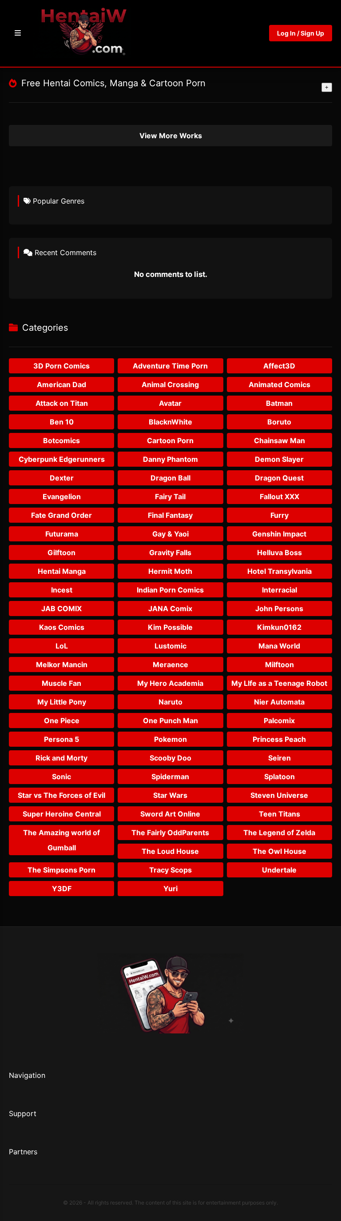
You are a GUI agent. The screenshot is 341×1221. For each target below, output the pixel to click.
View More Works (170, 135)
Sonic (61, 776)
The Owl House (279, 851)
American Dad (61, 384)
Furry (279, 515)
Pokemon (170, 739)
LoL (62, 645)
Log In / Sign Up (300, 33)
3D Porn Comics (61, 365)
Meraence (170, 664)
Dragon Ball (170, 477)
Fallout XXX (279, 496)
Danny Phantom (170, 459)
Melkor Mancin (61, 664)
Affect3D (279, 365)
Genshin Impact (279, 533)
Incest (61, 589)
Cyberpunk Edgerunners (62, 459)
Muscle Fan (61, 683)
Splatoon (279, 776)
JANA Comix (170, 608)
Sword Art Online (170, 813)
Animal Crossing (170, 384)
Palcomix (279, 720)
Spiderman (170, 776)
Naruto (170, 701)
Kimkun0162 (279, 627)
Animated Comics (279, 384)
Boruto (279, 421)
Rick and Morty (61, 757)
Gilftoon (61, 552)
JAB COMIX (61, 608)
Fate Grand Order (61, 515)
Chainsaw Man (279, 440)
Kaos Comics (61, 627)
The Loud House (170, 851)
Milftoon (279, 664)
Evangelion (62, 496)
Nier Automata (279, 701)
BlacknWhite (170, 421)
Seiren (279, 757)
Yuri (170, 888)
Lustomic (170, 645)
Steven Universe (279, 795)
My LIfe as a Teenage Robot (279, 683)
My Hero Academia (170, 683)
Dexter (62, 477)
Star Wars (170, 795)
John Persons (279, 608)
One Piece (61, 720)
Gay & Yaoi (170, 533)
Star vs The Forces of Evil (61, 795)
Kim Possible (170, 627)
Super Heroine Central (62, 813)
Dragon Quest (279, 477)
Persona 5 (61, 739)
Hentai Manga (62, 571)
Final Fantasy (170, 515)
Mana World (279, 645)
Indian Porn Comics (170, 589)
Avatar (170, 403)
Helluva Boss (279, 552)
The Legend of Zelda (279, 832)
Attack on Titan (62, 403)
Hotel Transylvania (279, 571)
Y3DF (61, 888)
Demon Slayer (279, 459)
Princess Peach (279, 739)
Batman (279, 403)
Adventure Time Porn (170, 365)
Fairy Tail (170, 496)
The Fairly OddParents (170, 832)
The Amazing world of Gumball (61, 840)
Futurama (61, 533)
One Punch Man (170, 720)
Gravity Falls (170, 552)
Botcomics (61, 440)
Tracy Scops (170, 869)
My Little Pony (61, 701)
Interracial (279, 589)
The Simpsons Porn (61, 869)
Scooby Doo (170, 757)
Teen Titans (279, 813)
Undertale (279, 869)
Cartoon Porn (170, 440)
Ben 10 (62, 421)
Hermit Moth (170, 571)
